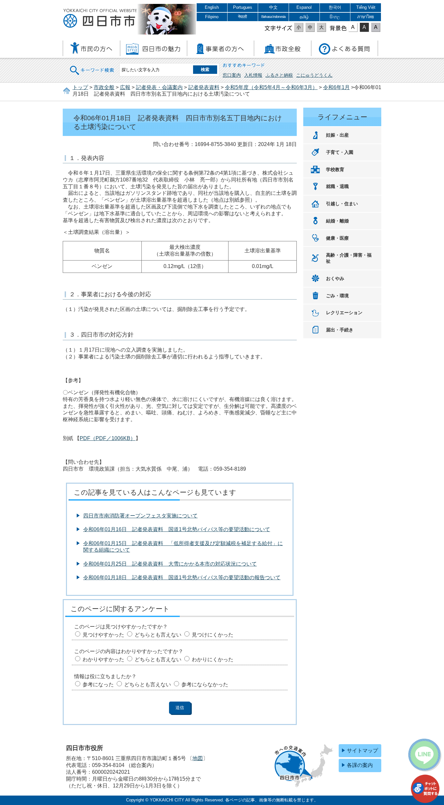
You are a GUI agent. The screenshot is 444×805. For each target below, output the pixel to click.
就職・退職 (337, 186)
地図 (197, 758)
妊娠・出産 (337, 135)
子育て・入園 (339, 152)
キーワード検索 (92, 66)
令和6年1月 (336, 87)
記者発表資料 (203, 87)
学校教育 (335, 169)
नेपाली (242, 16)
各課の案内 (360, 765)
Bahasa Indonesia (273, 17)
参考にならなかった (204, 684)
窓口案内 (232, 75)
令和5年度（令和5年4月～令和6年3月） (271, 87)
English (212, 7)
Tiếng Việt (365, 7)
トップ (80, 87)
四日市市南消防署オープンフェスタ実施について (140, 515)
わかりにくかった (212, 659)
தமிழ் (304, 16)
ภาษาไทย (365, 16)
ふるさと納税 (279, 75)
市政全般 (104, 87)
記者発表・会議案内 (159, 87)
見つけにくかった (212, 634)
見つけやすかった (103, 634)
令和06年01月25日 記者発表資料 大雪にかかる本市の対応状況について (170, 564)
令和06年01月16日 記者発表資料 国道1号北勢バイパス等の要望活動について (176, 529)
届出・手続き (339, 329)
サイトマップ (362, 750)
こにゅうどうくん (314, 75)
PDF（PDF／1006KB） (108, 438)
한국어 (335, 7)
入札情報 (253, 75)
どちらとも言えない (158, 634)
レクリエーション (344, 312)
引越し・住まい (342, 203)
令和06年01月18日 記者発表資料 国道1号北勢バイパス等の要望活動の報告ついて (182, 577)
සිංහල (335, 16)
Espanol (304, 7)
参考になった (98, 684)
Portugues (242, 7)
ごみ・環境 (337, 295)
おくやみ (335, 278)
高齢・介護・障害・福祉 (349, 258)
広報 (125, 87)
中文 (273, 7)
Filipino (211, 16)
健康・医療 (337, 238)
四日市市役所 (100, 18)
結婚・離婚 (337, 220)
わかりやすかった (103, 659)
